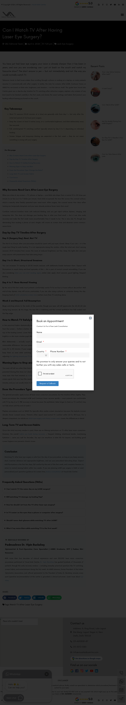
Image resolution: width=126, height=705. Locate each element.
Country (41, 351)
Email (39, 342)
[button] (90, 318)
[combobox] (43, 355)
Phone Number (57, 351)
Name (39, 332)
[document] (63, 352)
